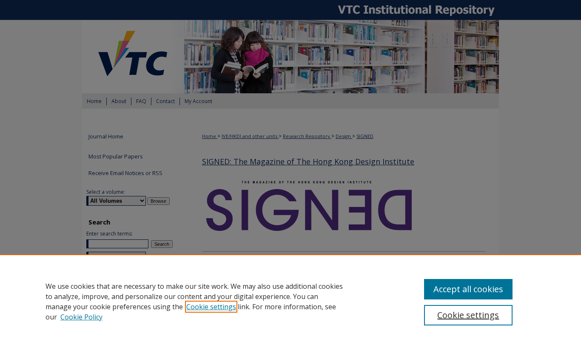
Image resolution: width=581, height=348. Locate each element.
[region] (290, 301)
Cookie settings (211, 306)
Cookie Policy (81, 317)
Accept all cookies (468, 289)
